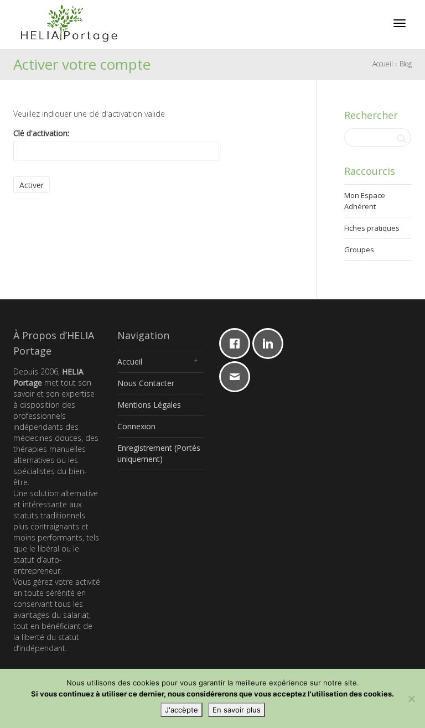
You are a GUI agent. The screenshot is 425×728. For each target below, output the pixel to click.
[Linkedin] (270, 343)
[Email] (237, 377)
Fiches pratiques (372, 228)
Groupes (359, 249)
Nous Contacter (145, 383)
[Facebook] (237, 343)
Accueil (382, 64)
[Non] (411, 698)
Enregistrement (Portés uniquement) (158, 453)
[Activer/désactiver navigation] (399, 23)
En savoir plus (236, 709)
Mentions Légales (149, 404)
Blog (406, 64)
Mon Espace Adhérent (364, 200)
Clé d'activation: (41, 133)
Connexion (136, 426)
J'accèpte (181, 709)
